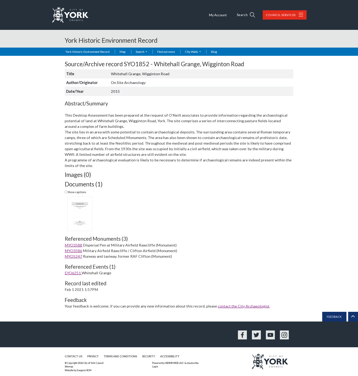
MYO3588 (73, 245)
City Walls (192, 51)
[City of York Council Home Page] (70, 15)
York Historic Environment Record (87, 51)
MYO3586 (73, 250)
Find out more (166, 51)
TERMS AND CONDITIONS (120, 356)
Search (140, 51)
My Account (218, 15)
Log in (155, 366)
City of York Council (93, 362)
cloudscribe (192, 362)
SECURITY (148, 356)
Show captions (76, 192)
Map (123, 51)
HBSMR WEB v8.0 (174, 362)
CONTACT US (73, 356)
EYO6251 (73, 273)
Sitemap (69, 366)
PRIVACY (93, 356)
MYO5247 (73, 256)
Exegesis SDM (84, 370)
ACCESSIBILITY (169, 356)
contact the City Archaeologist (243, 306)
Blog (214, 51)
